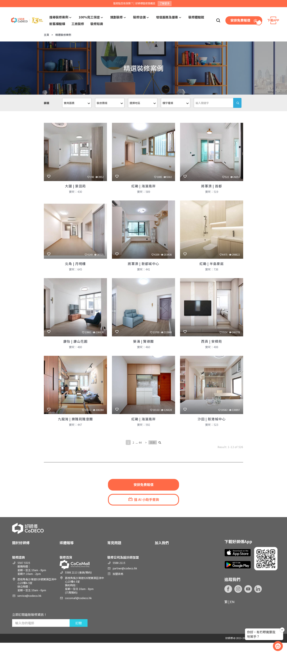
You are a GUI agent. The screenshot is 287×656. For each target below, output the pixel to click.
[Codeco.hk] (27, 20)
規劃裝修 (116, 17)
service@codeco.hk (29, 596)
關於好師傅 (21, 542)
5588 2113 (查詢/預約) (78, 572)
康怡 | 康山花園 (75, 341)
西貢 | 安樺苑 (211, 341)
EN (232, 601)
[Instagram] (238, 589)
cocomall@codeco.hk (78, 598)
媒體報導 (67, 542)
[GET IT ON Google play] (237, 564)
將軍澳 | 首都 (211, 186)
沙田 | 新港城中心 (212, 419)
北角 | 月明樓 (75, 263)
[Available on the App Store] (237, 552)
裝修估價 (139, 17)
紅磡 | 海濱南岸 (143, 186)
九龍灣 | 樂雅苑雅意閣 (75, 419)
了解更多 (165, 3)
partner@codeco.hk (125, 568)
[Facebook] (228, 589)
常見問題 (114, 542)
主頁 (46, 35)
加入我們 (162, 542)
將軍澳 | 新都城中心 (143, 263)
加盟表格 (118, 574)
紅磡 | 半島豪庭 (211, 263)
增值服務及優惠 (167, 17)
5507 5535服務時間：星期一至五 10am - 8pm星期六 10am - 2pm (31, 568)
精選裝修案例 (63, 35)
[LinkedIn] (258, 589)
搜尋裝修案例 (58, 17)
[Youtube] (248, 589)
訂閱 (78, 623)
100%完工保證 (89, 17)
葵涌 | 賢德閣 (143, 341)
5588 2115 (119, 563)
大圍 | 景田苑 (75, 186)
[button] (282, 630)
